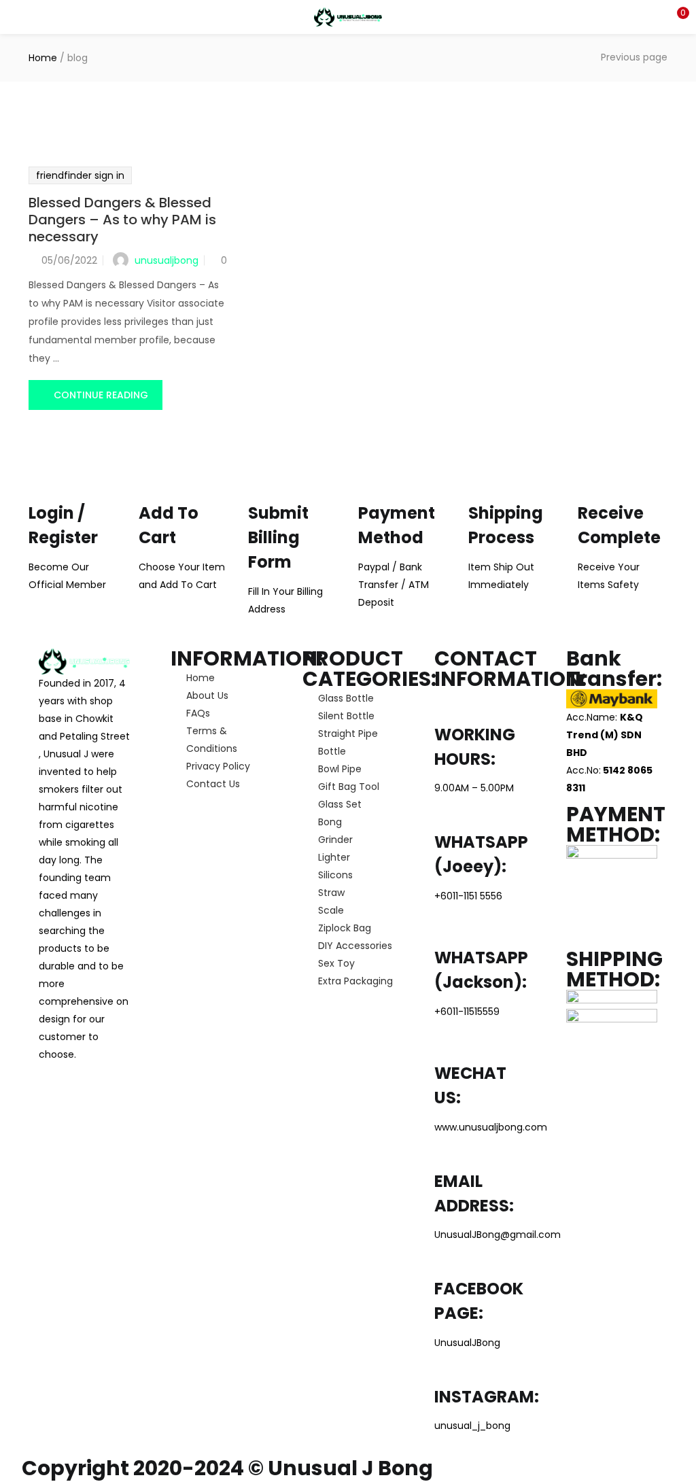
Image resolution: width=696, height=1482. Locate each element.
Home (43, 58)
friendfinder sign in (80, 175)
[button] (675, 17)
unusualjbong (166, 260)
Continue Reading (101, 395)
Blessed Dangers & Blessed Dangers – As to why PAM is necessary (122, 219)
